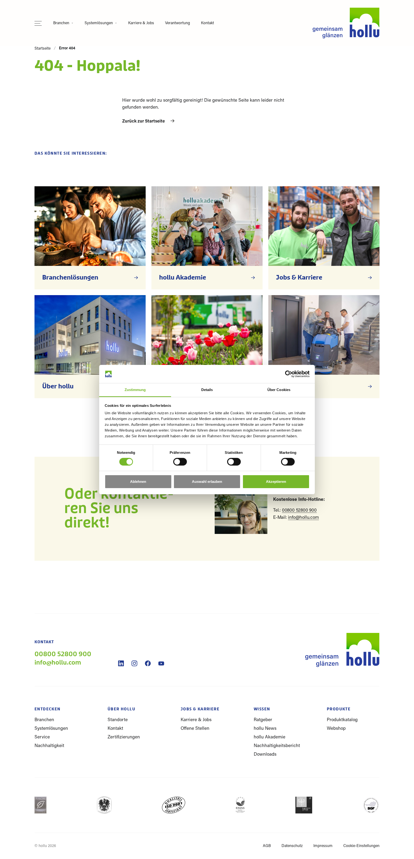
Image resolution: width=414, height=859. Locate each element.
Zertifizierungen (124, 737)
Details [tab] (207, 390)
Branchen (61, 23)
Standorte (118, 720)
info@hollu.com (303, 517)
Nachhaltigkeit (49, 746)
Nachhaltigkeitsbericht (277, 746)
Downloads (265, 754)
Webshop (336, 728)
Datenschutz (292, 846)
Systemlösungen (99, 23)
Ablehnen (138, 481)
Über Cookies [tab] (278, 390)
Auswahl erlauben (207, 481)
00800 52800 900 (299, 510)
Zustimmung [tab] (135, 390)
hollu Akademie (269, 737)
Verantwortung (177, 23)
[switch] (180, 464)
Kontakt (207, 23)
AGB (267, 846)
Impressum (323, 846)
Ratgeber (263, 720)
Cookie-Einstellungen (361, 846)
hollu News (265, 728)
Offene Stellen (195, 728)
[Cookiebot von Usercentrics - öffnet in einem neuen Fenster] (289, 374)
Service (42, 737)
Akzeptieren (276, 481)
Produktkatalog (342, 720)
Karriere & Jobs (141, 23)
